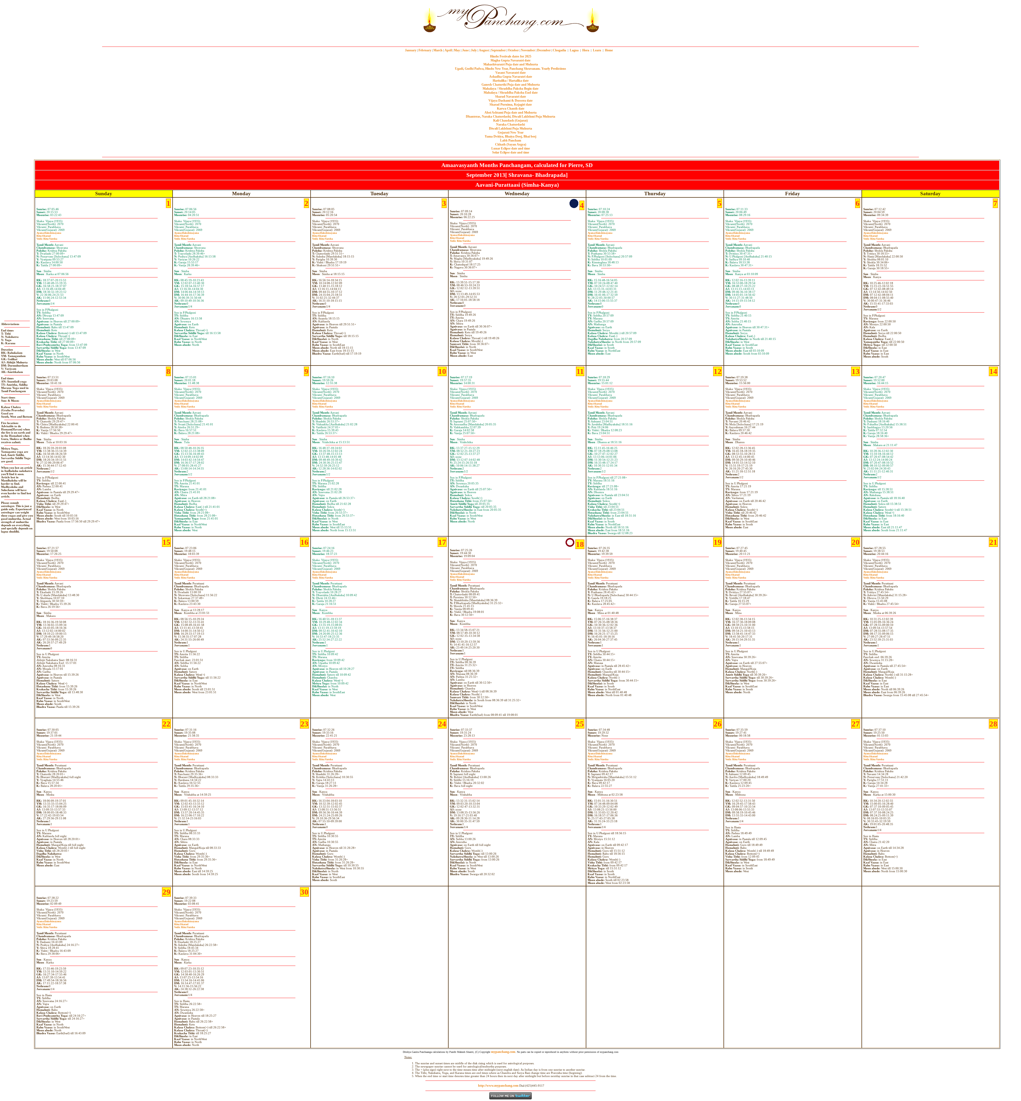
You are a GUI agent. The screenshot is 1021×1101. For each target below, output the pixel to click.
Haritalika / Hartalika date (511, 80)
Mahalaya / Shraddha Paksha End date (511, 92)
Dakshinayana (48, 232)
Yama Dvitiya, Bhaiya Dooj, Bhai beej (510, 136)
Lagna (574, 50)
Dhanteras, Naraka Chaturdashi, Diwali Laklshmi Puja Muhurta (510, 116)
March (437, 50)
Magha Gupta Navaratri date (510, 60)
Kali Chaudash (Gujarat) (510, 120)
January (410, 50)
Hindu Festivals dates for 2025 (510, 56)
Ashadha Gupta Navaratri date (510, 76)
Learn (597, 50)
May (457, 50)
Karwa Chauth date (510, 108)
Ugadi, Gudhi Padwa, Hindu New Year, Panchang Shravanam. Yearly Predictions (510, 68)
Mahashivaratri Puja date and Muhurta (510, 64)
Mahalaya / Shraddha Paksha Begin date (510, 88)
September (498, 50)
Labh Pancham (510, 140)
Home (609, 50)
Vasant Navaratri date (510, 72)
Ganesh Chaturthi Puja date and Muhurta (511, 84)
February (425, 50)
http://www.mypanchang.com (498, 1085)
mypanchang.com (510, 38)
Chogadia (559, 50)
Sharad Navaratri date (510, 96)
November (528, 50)
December (544, 50)
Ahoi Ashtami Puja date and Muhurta (510, 112)
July (474, 50)
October (513, 50)
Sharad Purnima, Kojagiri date (510, 104)
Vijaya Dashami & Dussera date (510, 100)
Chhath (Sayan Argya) (510, 144)
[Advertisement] (403, 18)
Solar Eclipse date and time (510, 152)
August (484, 50)
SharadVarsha (46, 237)
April (448, 50)
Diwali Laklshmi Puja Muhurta (510, 128)
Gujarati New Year (511, 132)
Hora (585, 50)
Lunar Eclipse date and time (510, 148)
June (465, 50)
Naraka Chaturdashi (510, 124)
